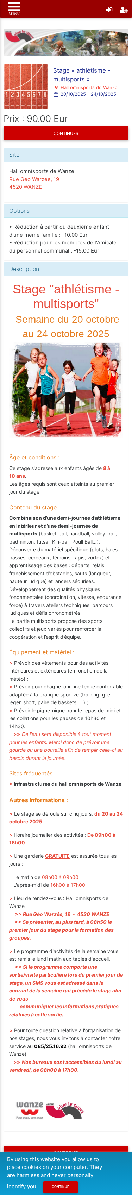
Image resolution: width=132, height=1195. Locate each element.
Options (19, 210)
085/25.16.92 (50, 1046)
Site (14, 154)
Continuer (66, 133)
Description (24, 268)
